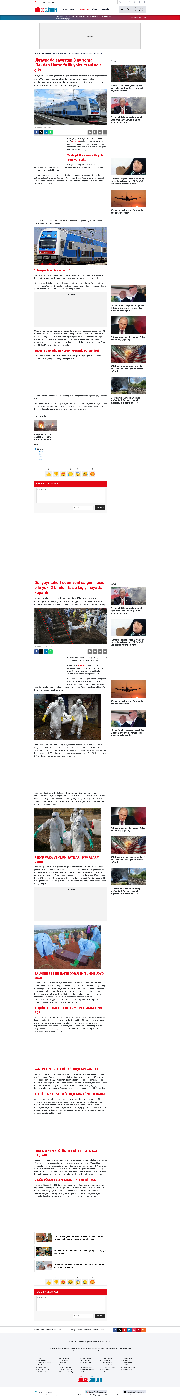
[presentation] (37, 17)
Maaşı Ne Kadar (106, 1369)
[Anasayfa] (35, 2)
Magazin (105, 9)
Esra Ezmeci (41, 1365)
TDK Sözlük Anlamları (86, 1367)
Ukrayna (76, 141)
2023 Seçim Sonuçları (44, 1372)
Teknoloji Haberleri (85, 1360)
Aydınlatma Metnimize (121, 1395)
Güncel (73, 9)
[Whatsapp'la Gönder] (50, 132)
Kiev (40, 454)
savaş (41, 459)
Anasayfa (40, 53)
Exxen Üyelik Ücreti (85, 1362)
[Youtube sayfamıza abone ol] (124, 1330)
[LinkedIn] (46, 132)
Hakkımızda (88, 1330)
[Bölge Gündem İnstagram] (130, 2)
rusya (40, 456)
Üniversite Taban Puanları (109, 1367)
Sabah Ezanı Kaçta (107, 1362)
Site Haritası (83, 1372)
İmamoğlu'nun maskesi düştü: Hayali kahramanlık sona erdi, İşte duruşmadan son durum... (83, 17)
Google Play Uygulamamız (97, 1392)
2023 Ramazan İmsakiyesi (67, 1372)
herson (41, 451)
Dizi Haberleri (126, 1360)
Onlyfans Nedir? (42, 1367)
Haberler (40, 1358)
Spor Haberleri (42, 1360)
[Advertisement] (50, 150)
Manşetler (42, 2)
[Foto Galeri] (144, 2)
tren (40, 461)
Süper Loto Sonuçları (107, 1365)
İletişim (95, 1330)
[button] (95, 132)
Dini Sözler (126, 1365)
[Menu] (122, 10)
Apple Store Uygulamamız (136, 1392)
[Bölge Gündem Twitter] (120, 2)
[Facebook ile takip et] (115, 1330)
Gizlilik (102, 1330)
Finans (65, 9)
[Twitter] (41, 132)
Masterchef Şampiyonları (87, 1369)
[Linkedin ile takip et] (129, 1330)
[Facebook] (36, 132)
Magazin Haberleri (128, 1358)
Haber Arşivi (51, 2)
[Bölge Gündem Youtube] (134, 2)
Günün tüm (138, 17)
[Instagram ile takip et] (134, 1330)
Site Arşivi (104, 1372)
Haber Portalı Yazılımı (45, 1392)
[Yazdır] (90, 132)
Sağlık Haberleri (106, 1360)
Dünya (48, 53)
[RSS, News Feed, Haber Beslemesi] (143, 1330)
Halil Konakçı (63, 1362)
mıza (110, 1395)
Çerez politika (103, 1395)
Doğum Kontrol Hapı (65, 1367)
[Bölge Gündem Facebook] (125, 2)
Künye (80, 1330)
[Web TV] (139, 2)
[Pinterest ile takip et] (138, 1330)
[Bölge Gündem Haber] (46, 9)
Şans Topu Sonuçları (65, 1365)
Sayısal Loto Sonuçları (86, 1365)
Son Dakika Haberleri (65, 1358)
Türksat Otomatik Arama (66, 1369)
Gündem (95, 9)
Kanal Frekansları (128, 1362)
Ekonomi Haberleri (85, 1358)
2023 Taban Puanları (129, 1367)
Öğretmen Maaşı (127, 1369)
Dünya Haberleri (63, 1360)
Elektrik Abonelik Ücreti (44, 1362)
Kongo (81, 665)
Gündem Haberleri (107, 1358)
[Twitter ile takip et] (120, 1330)
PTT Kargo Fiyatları (43, 1369)
